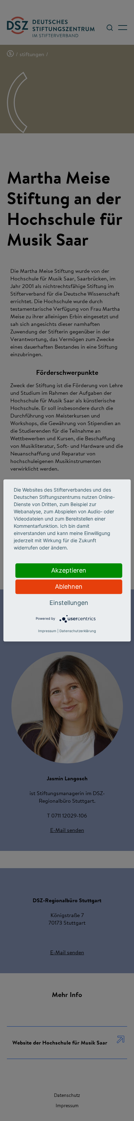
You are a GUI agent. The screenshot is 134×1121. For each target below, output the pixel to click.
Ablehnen (68, 586)
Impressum (47, 631)
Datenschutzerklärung (77, 631)
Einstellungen (68, 602)
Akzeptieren (68, 570)
